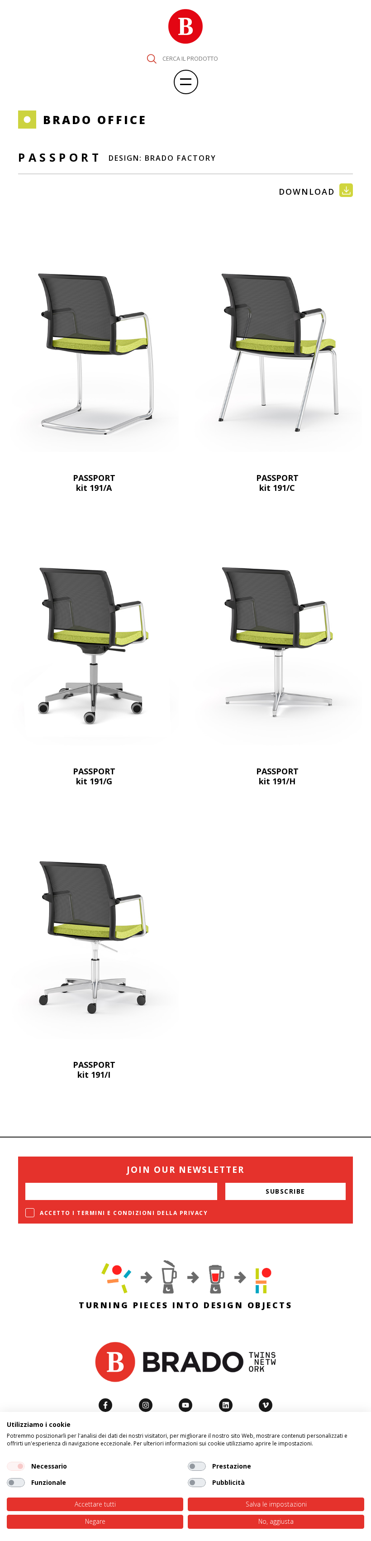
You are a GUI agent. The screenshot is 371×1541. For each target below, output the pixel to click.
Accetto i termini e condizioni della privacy (124, 1213)
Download (307, 191)
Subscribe (285, 1191)
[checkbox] (16, 1466)
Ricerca (152, 59)
